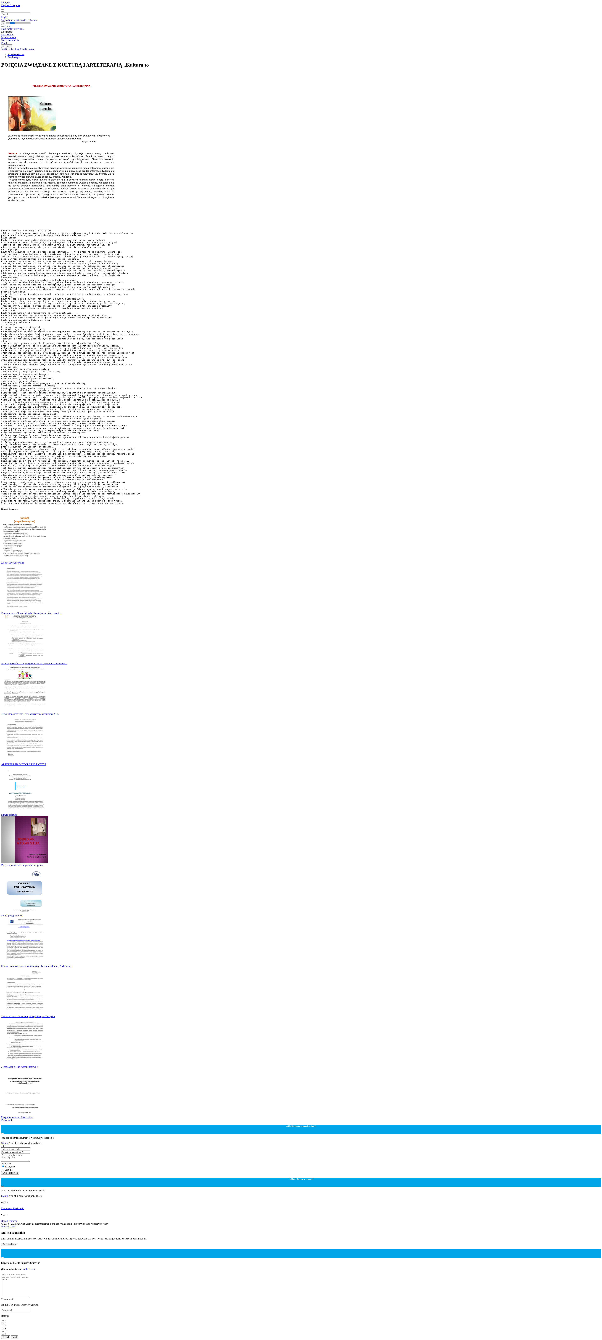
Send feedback (9, 1244)
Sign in (5, 1143)
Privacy (5, 1226)
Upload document (10, 20)
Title (3, 1146)
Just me (9, 1169)
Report (4, 1221)
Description (12, 1152)
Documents (7, 1208)
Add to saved (27, 49)
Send (14, 1337)
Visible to (6, 1163)
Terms (12, 1226)
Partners (13, 1221)
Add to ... (7, 46)
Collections (18, 29)
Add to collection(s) (11, 49)
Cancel (6, 1337)
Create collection (10, 1173)
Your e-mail (7, 1299)
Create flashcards (28, 20)
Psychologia (14, 57)
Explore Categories (10, 5)
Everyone (10, 1166)
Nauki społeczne (16, 54)
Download (6, 1120)
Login (4, 17)
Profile (4, 43)
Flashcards (6, 29)
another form (28, 1269)
